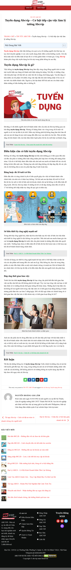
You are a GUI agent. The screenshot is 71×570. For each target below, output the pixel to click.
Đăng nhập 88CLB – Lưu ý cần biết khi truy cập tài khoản (28, 457)
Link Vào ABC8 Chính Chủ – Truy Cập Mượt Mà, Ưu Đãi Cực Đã (32, 477)
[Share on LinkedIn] (46, 380)
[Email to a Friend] (37, 380)
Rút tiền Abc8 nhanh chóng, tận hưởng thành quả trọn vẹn (28, 497)
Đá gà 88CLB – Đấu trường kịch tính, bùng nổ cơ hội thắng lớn (30, 463)
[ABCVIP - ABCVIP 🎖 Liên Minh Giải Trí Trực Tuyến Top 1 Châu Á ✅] (38, 3)
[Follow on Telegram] (66, 521)
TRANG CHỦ (9, 36)
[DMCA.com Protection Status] (50, 556)
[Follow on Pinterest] (58, 521)
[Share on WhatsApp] (25, 380)
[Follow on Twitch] (62, 526)
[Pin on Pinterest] (41, 380)
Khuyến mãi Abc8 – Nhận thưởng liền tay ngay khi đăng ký (29, 491)
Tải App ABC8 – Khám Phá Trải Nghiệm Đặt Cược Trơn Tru (29, 484)
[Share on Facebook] (29, 380)
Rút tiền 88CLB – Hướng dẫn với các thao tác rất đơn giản (28, 436)
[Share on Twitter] (33, 380)
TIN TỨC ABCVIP (35, 17)
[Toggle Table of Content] (63, 45)
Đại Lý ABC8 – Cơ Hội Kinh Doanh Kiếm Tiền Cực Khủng (29, 470)
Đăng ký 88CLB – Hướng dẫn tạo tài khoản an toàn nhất (28, 450)
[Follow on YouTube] (62, 521)
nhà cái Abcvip (45, 387)
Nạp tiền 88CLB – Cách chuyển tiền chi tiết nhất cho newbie (29, 443)
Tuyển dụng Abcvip (56, 387)
